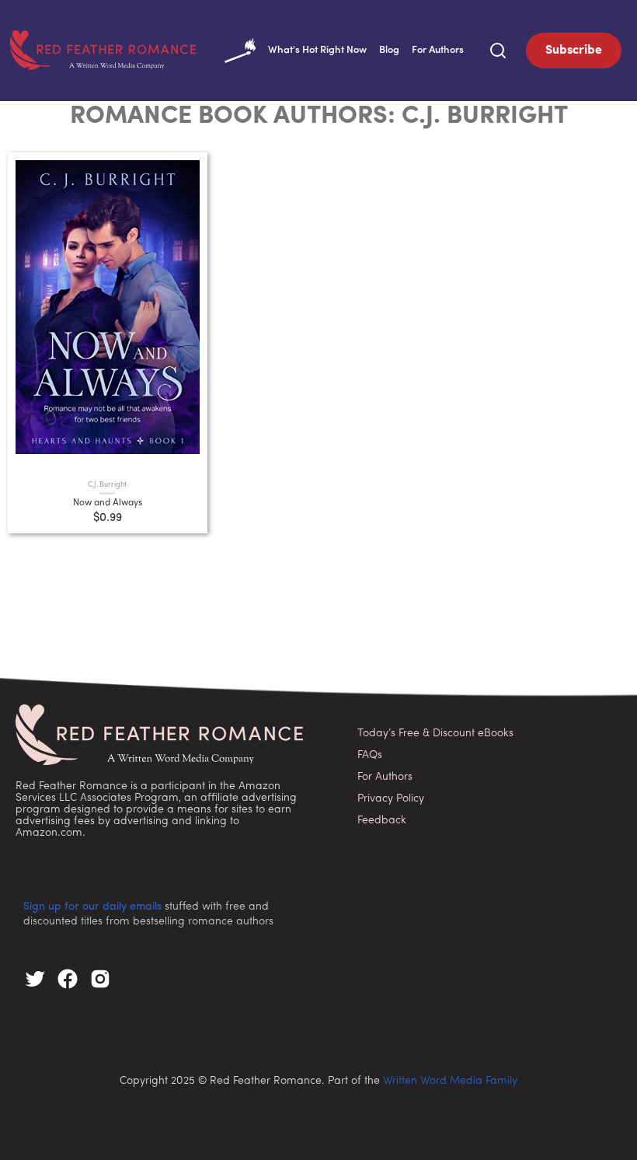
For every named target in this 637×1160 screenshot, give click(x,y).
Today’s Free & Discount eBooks (435, 733)
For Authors (438, 50)
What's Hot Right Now (317, 50)
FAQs (369, 755)
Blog (389, 50)
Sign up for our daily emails (92, 907)
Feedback (381, 820)
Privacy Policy (390, 799)
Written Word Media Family (450, 1081)
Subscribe (573, 50)
